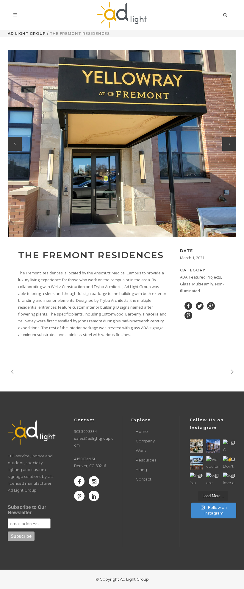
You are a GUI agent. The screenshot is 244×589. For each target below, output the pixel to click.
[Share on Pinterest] (188, 315)
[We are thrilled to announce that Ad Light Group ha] (213, 479)
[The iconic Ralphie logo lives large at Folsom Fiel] (196, 463)
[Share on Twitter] (200, 305)
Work (141, 450)
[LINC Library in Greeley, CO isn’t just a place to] (229, 446)
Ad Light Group (27, 33)
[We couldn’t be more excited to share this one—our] (213, 463)
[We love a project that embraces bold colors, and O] (229, 479)
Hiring (141, 469)
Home (142, 431)
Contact (143, 479)
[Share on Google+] (211, 305)
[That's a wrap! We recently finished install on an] (196, 479)
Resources (146, 460)
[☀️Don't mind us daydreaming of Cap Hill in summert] (229, 463)
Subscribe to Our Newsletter (27, 510)
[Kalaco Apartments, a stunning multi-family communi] (213, 446)
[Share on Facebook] (188, 305)
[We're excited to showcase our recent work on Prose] (196, 446)
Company (145, 441)
